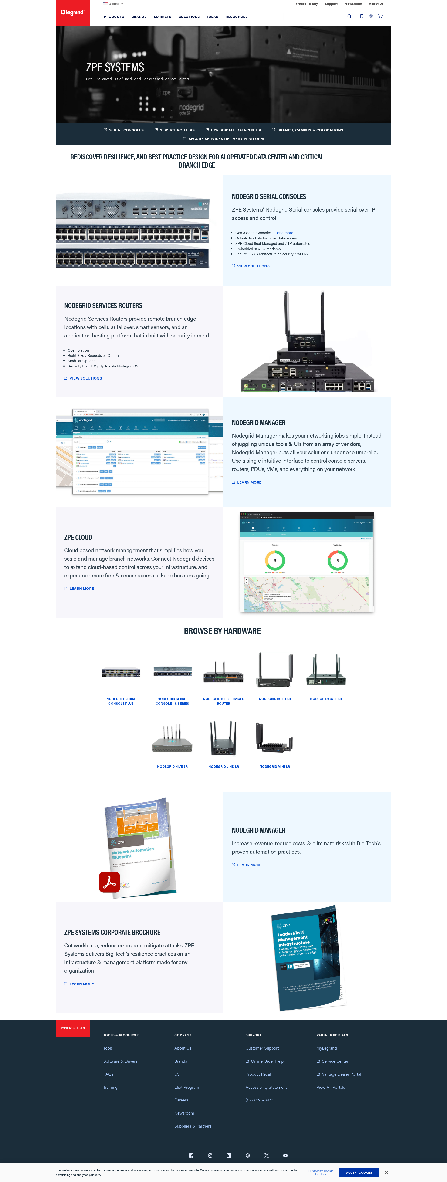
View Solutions (253, 266)
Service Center (335, 1061)
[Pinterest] (248, 1156)
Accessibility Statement (266, 1087)
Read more (284, 232)
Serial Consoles (126, 130)
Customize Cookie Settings (320, 1173)
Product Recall (259, 1074)
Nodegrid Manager (258, 422)
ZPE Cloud (78, 537)
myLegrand (327, 1048)
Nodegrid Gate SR (326, 698)
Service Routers (177, 130)
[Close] (386, 1172)
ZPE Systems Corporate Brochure (112, 932)
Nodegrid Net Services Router (223, 701)
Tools (108, 1048)
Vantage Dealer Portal (341, 1074)
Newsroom (184, 1113)
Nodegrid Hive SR (172, 766)
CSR (178, 1074)
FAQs (108, 1074)
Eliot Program (186, 1087)
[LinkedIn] (229, 1156)
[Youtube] (285, 1156)
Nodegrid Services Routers (103, 305)
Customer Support (262, 1048)
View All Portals (331, 1087)
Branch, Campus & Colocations (310, 130)
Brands (180, 1061)
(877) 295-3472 (259, 1100)
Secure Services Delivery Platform (226, 138)
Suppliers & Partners (192, 1126)
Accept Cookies (359, 1172)
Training (110, 1087)
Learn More (249, 482)
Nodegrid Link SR (223, 766)
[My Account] (371, 16)
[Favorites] (362, 16)
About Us (182, 1048)
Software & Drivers (120, 1061)
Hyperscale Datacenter (236, 130)
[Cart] (380, 16)
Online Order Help (267, 1061)
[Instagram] (210, 1156)
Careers (181, 1100)
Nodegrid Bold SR (275, 698)
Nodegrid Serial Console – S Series (172, 701)
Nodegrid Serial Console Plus (121, 701)
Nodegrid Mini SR (275, 766)
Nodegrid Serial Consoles (269, 196)
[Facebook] (191, 1156)
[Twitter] (266, 1156)
